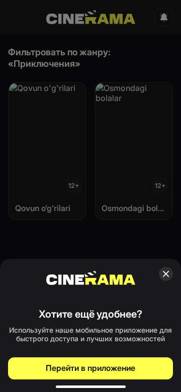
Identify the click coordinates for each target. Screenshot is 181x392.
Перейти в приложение (90, 368)
